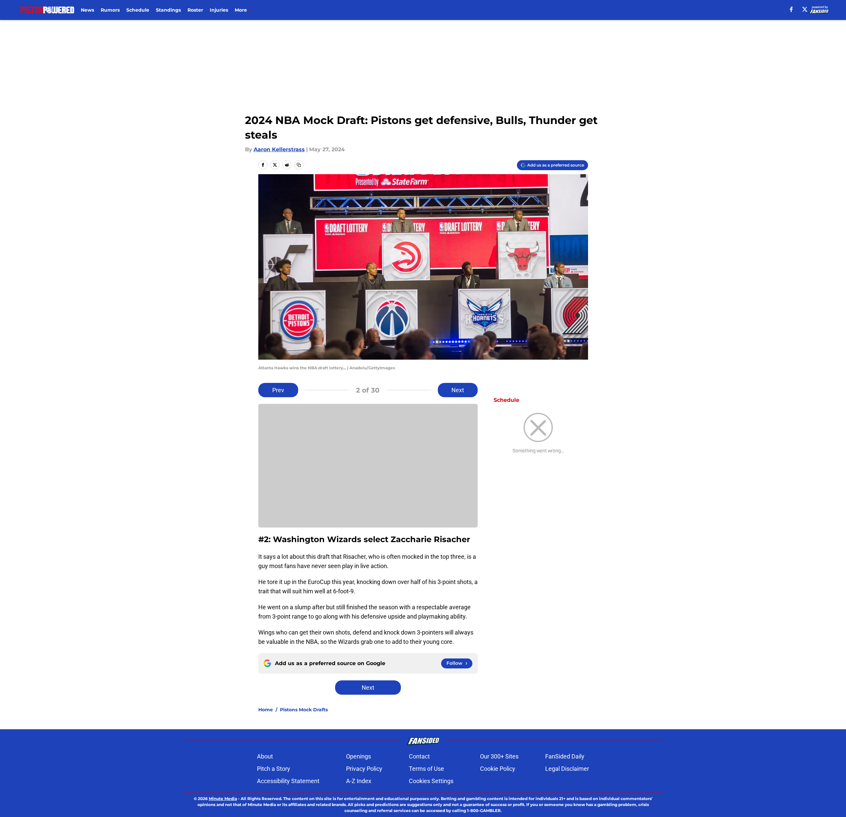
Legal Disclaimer (567, 768)
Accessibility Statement (288, 780)
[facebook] (791, 9)
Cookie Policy (497, 768)
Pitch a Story (273, 768)
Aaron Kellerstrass (279, 149)
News (87, 10)
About (265, 756)
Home (265, 710)
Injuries (219, 10)
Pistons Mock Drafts (304, 710)
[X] (804, 9)
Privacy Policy (364, 768)
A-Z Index (358, 780)
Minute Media (223, 798)
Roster (195, 10)
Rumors (110, 10)
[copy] (298, 165)
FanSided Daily (564, 756)
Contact (419, 756)
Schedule (137, 10)
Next (457, 390)
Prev (278, 390)
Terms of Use (426, 768)
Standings (168, 10)
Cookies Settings (431, 780)
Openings (358, 756)
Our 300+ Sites (499, 756)
